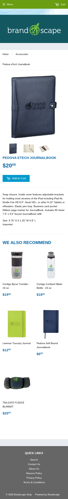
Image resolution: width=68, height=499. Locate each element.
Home (6, 54)
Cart (62, 4)
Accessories (22, 54)
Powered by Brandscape (47, 494)
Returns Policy (34, 473)
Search (34, 459)
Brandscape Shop (23, 494)
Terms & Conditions (34, 482)
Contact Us (34, 464)
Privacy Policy (34, 477)
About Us (34, 468)
